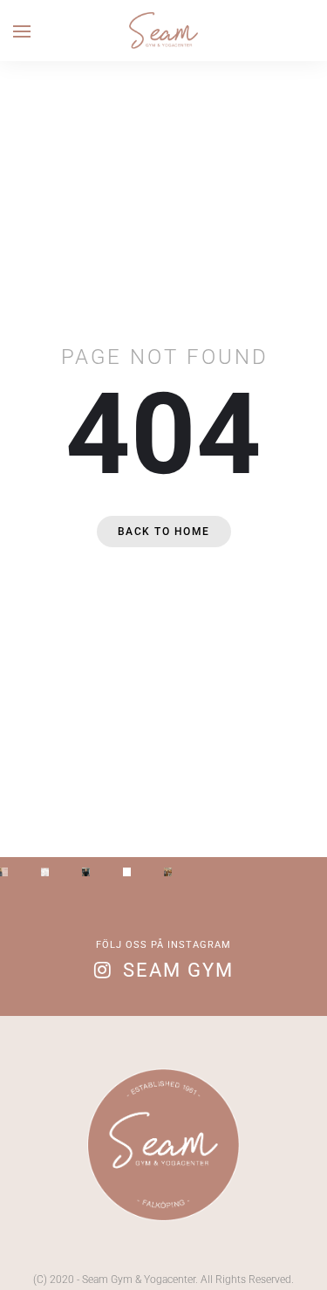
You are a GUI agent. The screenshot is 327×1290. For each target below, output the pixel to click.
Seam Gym (178, 970)
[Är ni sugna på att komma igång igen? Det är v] (127, 871)
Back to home (164, 531)
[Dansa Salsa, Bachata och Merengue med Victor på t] (4, 871)
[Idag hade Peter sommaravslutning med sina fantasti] (168, 871)
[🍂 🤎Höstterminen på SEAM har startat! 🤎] (45, 871)
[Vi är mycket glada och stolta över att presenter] (86, 871)
